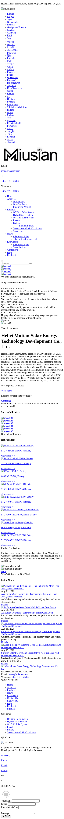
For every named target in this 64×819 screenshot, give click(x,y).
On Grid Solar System (23, 217)
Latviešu (11, 58)
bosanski (11, 44)
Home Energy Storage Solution (16, 527)
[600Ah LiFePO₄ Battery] (14, 471)
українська (12, 77)
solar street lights (21, 236)
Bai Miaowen (13, 83)
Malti (9, 61)
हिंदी (9, 55)
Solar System (19, 247)
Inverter (16, 220)
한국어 (10, 63)
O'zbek (10, 41)
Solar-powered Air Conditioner (27, 228)
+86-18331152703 (10, 181)
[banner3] (6, 271)
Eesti (9, 35)
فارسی (10, 131)
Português (12, 126)
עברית (10, 139)
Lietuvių (11, 93)
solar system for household (25, 239)
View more (6, 390)
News (10, 233)
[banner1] (6, 266)
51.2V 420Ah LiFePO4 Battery (16, 489)
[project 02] (7, 420)
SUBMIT (6, 816)
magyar (10, 16)
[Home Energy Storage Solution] (17, 522)
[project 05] (7, 428)
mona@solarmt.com (10, 171)
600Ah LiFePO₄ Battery (12, 476)
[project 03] (7, 423)
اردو (9, 96)
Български (12, 104)
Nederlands (12, 22)
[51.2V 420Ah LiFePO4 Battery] (17, 484)
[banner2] (6, 268)
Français (11, 72)
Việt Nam (11, 85)
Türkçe (10, 134)
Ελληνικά (11, 80)
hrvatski (11, 30)
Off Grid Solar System (23, 212)
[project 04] (7, 426)
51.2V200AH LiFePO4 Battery (16, 540)
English (10, 13)
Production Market (22, 207)
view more (8, 455)
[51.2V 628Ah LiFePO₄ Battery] (17, 458)
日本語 (10, 47)
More (3, 571)
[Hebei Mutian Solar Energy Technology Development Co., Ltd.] (31, 163)
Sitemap (11, 709)
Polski (10, 75)
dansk (10, 128)
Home (10, 196)
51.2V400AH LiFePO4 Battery (16, 502)
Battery (16, 223)
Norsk (10, 112)
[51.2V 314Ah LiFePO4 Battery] (17, 445)
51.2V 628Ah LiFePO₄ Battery (16, 463)
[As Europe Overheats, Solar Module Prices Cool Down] (28, 607)
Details (4, 604)
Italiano (10, 109)
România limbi (14, 123)
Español (11, 136)
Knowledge (12, 241)
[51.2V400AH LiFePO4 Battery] (17, 497)
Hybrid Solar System (23, 215)
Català (10, 66)
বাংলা (9, 118)
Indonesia (11, 53)
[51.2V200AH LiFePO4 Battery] (17, 535)
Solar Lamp (18, 231)
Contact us (6, 401)
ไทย (9, 38)
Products (11, 209)
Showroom (12, 701)
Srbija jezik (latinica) (16, 107)
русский (11, 120)
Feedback (11, 255)
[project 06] (7, 431)
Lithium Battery (26, 225)
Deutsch (11, 99)
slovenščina (12, 50)
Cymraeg (11, 32)
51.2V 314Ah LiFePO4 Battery (16, 450)
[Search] (30, 263)
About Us (11, 199)
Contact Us (12, 249)
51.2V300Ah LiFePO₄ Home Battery (19, 514)
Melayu (10, 115)
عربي (10, 19)
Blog (9, 252)
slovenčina (12, 142)
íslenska (11, 24)
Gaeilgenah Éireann (16, 27)
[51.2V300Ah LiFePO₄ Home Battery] (20, 509)
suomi (10, 91)
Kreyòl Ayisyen (14, 88)
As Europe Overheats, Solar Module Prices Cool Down (27, 612)
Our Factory (19, 201)
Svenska (11, 101)
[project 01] (7, 418)
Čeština (10, 69)
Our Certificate (20, 204)
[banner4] (6, 274)
